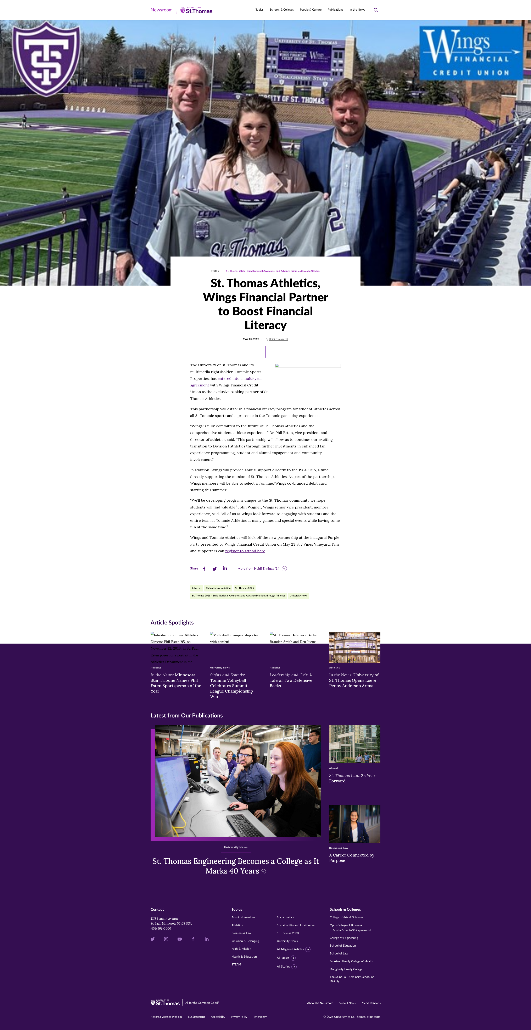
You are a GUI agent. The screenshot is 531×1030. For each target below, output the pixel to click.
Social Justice (285, 917)
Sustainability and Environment (297, 925)
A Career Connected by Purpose (351, 857)
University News (298, 595)
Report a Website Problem (166, 1016)
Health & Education (244, 956)
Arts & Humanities (243, 917)
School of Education (343, 945)
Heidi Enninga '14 (278, 339)
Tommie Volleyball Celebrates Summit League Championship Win (231, 685)
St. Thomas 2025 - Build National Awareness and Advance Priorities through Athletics (273, 271)
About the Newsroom (320, 1003)
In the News (357, 9)
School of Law (339, 953)
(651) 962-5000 (161, 928)
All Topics (283, 958)
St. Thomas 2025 (244, 588)
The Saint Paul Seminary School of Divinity (352, 979)
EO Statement (196, 1016)
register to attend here (245, 551)
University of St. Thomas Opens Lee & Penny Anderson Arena (354, 680)
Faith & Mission (241, 948)
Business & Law (241, 933)
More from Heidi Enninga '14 (258, 568)
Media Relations (371, 1003)
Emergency (260, 1016)
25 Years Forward (353, 778)
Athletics (196, 588)
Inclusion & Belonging (245, 941)
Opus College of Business (351, 928)
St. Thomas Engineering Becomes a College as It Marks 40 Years (235, 866)
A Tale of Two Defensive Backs (291, 680)
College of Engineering (344, 938)
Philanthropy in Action (218, 588)
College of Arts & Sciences (346, 917)
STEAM (236, 964)
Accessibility (218, 1016)
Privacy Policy (239, 1016)
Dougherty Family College (346, 969)
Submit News (347, 1003)
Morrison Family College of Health (351, 961)
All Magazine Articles (290, 949)
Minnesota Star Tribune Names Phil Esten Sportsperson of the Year (176, 683)
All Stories (283, 966)
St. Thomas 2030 (288, 933)
